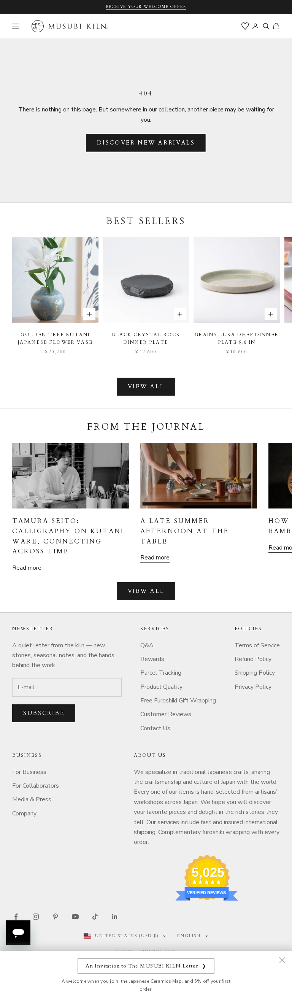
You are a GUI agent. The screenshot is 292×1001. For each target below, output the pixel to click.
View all (146, 386)
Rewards (152, 659)
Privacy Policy (253, 687)
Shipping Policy (255, 673)
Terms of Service (257, 645)
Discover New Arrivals (146, 142)
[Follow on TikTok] (95, 916)
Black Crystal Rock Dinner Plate (146, 338)
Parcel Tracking (160, 673)
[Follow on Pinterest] (55, 916)
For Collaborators (35, 786)
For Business (29, 772)
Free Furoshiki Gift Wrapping (178, 700)
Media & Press (31, 799)
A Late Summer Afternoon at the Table (184, 531)
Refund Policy (253, 659)
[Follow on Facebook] (16, 916)
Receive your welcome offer (146, 7)
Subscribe (43, 713)
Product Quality (161, 687)
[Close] (282, 960)
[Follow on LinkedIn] (115, 916)
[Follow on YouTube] (75, 916)
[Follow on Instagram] (36, 916)
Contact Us (155, 728)
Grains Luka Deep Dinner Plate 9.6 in (237, 338)
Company (24, 813)
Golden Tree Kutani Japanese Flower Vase (55, 338)
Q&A (147, 645)
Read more (26, 568)
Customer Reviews (165, 714)
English (189, 936)
